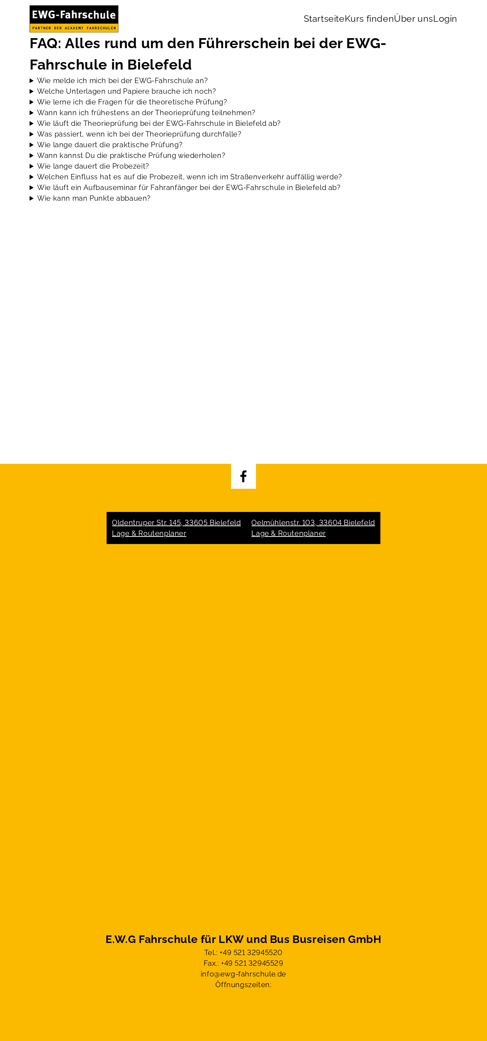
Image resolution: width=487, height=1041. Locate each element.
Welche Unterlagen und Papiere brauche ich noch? (126, 91)
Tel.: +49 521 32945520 (243, 952)
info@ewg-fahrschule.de (243, 974)
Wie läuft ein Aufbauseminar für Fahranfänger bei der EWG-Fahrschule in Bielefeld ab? (188, 187)
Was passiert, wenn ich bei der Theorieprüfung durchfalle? (139, 134)
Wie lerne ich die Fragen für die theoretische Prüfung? (132, 102)
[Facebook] (243, 476)
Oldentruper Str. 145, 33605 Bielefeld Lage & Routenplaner (176, 528)
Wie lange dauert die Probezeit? (93, 166)
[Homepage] (74, 18)
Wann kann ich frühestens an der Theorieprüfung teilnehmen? (146, 112)
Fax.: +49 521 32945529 (243, 963)
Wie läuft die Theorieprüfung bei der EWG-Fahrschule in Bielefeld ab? (159, 123)
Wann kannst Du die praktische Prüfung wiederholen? (131, 155)
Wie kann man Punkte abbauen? (94, 198)
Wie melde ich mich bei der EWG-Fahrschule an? (122, 80)
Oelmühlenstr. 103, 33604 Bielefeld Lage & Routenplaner (313, 528)
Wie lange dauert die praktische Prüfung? (110, 144)
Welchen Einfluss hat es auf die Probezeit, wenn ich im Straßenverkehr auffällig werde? (189, 177)
